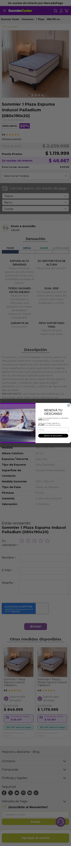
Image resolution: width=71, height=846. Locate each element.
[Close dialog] (68, 405)
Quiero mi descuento (53, 436)
